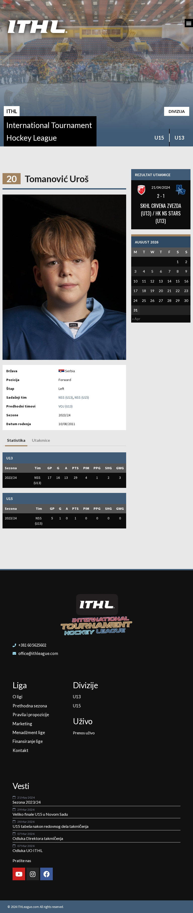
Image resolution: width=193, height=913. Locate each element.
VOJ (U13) (66, 406)
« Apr (136, 319)
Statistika (16, 440)
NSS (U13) (66, 397)
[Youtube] (19, 874)
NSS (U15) (82, 397)
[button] (189, 23)
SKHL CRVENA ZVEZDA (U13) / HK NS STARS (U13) (160, 213)
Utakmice (41, 440)
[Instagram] (32, 874)
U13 (179, 138)
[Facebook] (46, 874)
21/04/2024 (161, 187)
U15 (159, 138)
